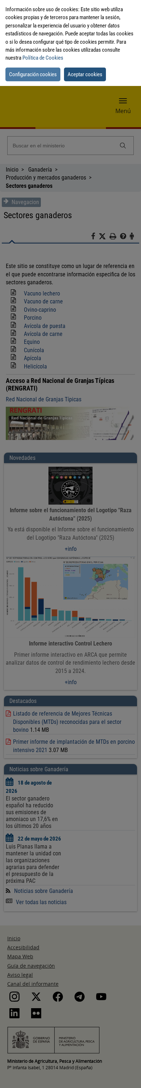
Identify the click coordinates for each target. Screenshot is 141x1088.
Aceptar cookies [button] (85, 74)
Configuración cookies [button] (33, 74)
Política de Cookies (42, 58)
